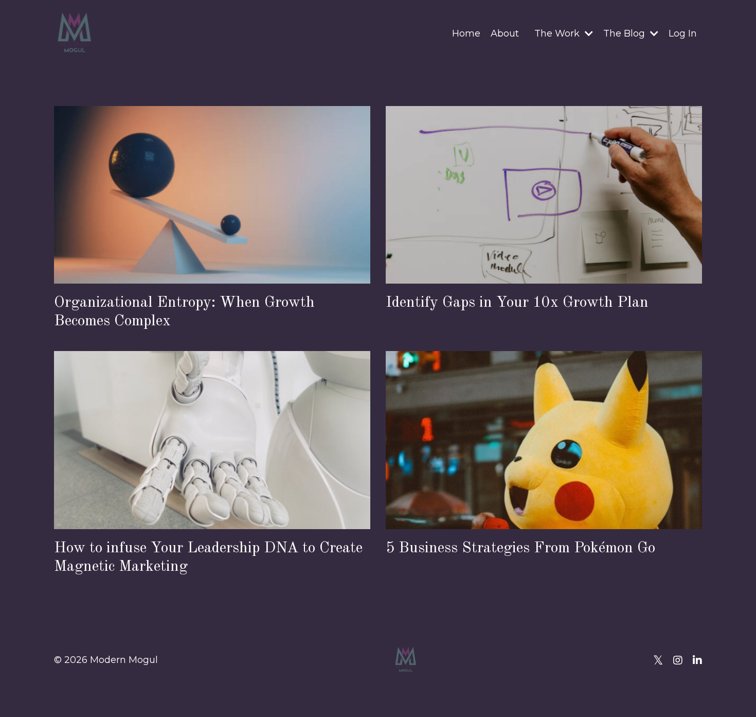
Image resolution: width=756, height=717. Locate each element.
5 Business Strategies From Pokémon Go (520, 548)
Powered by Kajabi (668, 690)
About (505, 33)
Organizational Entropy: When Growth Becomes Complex (184, 311)
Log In (683, 33)
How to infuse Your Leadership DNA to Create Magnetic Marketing (208, 557)
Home (466, 33)
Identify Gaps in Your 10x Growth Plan (517, 302)
